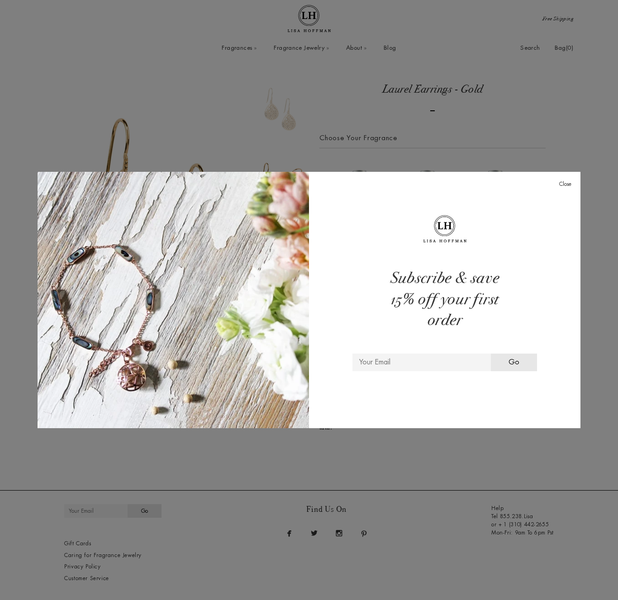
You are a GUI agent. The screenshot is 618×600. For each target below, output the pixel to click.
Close (565, 184)
